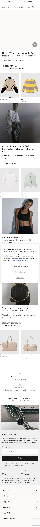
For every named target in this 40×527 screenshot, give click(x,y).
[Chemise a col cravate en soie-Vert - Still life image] (30, 180)
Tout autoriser (20, 272)
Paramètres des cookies (20, 266)
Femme (7, 471)
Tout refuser (20, 278)
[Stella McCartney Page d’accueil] (13, 7)
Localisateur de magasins (20, 377)
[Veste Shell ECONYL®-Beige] (9, 85)
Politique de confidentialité (21, 482)
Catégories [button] (5, 502)
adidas (26, 471)
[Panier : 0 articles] (33, 7)
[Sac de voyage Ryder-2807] (9, 342)
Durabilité (27, 474)
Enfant (6, 474)
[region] (20, 263)
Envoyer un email (20, 388)
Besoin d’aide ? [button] (6, 513)
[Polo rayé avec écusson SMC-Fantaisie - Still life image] (30, 85)
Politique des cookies (19, 260)
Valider (20, 458)
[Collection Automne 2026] (20, 123)
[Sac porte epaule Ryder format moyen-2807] (30, 342)
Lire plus (4, 467)
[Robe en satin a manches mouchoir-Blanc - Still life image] (9, 180)
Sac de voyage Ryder (7, 355)
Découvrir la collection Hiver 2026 (20, 2)
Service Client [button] (6, 490)
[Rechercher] (29, 7)
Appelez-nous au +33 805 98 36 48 (20, 398)
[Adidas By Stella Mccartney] (20, 216)
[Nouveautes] (20, 287)
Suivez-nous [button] (6, 507)
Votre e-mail (6, 447)
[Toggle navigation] (37, 7)
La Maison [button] (5, 496)
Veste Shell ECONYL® (7, 98)
